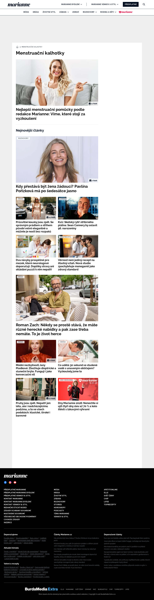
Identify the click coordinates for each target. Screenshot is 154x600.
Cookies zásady (12, 519)
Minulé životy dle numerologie (28, 551)
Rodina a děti (107, 12)
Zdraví (75, 12)
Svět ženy (109, 496)
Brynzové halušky (10, 577)
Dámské (88, 589)
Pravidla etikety (9, 538)
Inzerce (8, 522)
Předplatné (131, 4)
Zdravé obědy (28, 543)
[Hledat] (143, 4)
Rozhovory (88, 12)
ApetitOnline (111, 490)
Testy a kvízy (34, 538)
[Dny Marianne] (125, 12)
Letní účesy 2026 (38, 556)
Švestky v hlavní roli (26, 567)
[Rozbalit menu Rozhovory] (95, 12)
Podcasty (59, 511)
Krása (36, 12)
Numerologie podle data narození (28, 540)
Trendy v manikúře (10, 551)
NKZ (94, 589)
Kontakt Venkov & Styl (15, 505)
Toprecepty (110, 505)
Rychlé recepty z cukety (41, 577)
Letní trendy (18, 543)
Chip (106, 499)
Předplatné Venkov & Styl (17, 496)
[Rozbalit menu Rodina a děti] (115, 12)
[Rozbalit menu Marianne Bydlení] (81, 4)
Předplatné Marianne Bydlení (19, 493)
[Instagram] (10, 482)
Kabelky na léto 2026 (24, 556)
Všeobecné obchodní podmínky (20, 517)
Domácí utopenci (39, 574)
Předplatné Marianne (15, 490)
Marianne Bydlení (70, 4)
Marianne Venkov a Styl (103, 4)
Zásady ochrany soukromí (17, 511)
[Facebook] (5, 482)
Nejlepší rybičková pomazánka (21, 574)
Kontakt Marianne (13, 499)
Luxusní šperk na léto (11, 559)
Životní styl (49, 12)
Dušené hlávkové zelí (11, 567)
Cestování (12, 540)
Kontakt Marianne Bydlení (17, 502)
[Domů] (21, 4)
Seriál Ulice (24, 554)
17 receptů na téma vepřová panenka (31, 569)
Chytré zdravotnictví (36, 554)
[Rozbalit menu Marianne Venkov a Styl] (117, 4)
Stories (58, 505)
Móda (26, 12)
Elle (106, 493)
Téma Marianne (61, 514)
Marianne (70, 589)
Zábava (63, 12)
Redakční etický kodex (15, 508)
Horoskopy (59, 508)
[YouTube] (14, 482)
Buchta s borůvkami (24, 577)
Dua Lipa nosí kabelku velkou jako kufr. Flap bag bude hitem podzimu (127, 538)
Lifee (106, 502)
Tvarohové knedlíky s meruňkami (30, 572)
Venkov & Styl (61, 517)
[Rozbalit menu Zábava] (68, 12)
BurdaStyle (102, 589)
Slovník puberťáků (22, 538)
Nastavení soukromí (14, 514)
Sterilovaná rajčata (10, 572)
